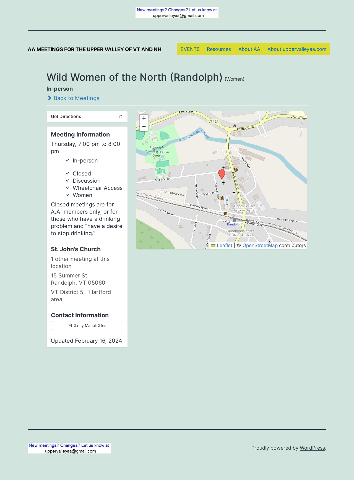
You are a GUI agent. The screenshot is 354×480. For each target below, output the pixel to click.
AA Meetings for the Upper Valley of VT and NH (95, 49)
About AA (249, 49)
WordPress (312, 448)
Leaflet (223, 245)
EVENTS (190, 49)
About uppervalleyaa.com (296, 49)
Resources (219, 49)
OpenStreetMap (260, 245)
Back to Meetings (75, 98)
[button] (220, 171)
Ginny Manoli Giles (89, 325)
